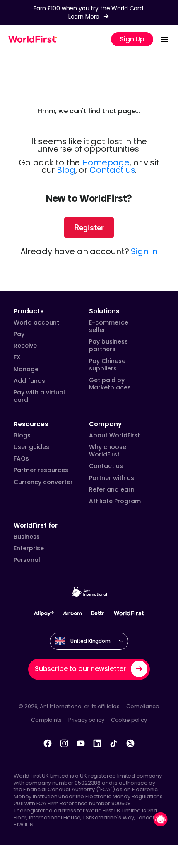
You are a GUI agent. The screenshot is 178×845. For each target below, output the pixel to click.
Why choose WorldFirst (107, 450)
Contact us (112, 170)
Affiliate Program (115, 501)
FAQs (21, 458)
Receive (25, 345)
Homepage (106, 162)
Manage (26, 369)
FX (17, 357)
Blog (66, 170)
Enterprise (29, 548)
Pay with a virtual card (39, 396)
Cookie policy (129, 720)
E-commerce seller (108, 326)
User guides (31, 447)
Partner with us (111, 478)
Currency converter (43, 482)
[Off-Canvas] (165, 39)
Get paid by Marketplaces (110, 383)
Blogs (22, 435)
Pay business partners (108, 345)
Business (27, 536)
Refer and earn (112, 489)
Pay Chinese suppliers (107, 364)
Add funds (29, 381)
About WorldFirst (114, 435)
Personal (27, 560)
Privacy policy (86, 720)
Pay (19, 334)
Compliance (142, 706)
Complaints (46, 720)
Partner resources (41, 470)
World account (36, 322)
